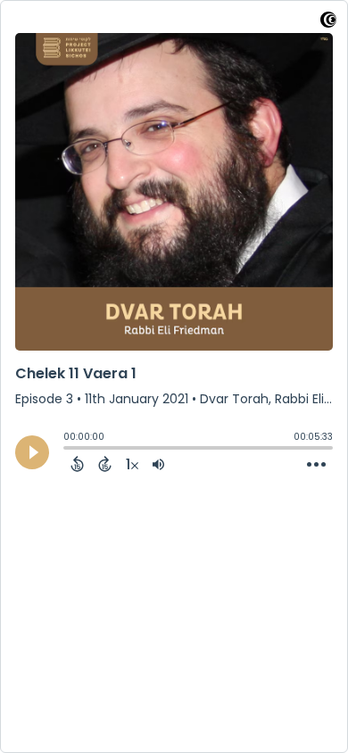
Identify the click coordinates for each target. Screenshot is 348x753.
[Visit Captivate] (328, 23)
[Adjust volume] (158, 464)
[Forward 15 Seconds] (105, 464)
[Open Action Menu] (316, 465)
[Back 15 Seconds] (77, 464)
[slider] (68, 450)
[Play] (32, 452)
